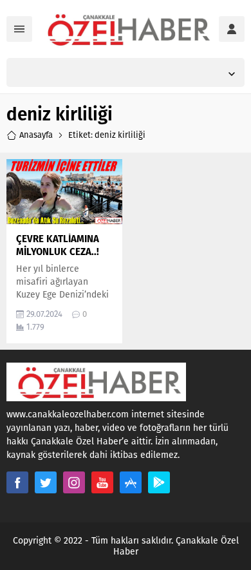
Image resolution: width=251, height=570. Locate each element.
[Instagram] (74, 482)
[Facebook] (17, 482)
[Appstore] (131, 482)
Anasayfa (36, 135)
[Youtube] (102, 482)
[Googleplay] (159, 482)
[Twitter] (46, 482)
